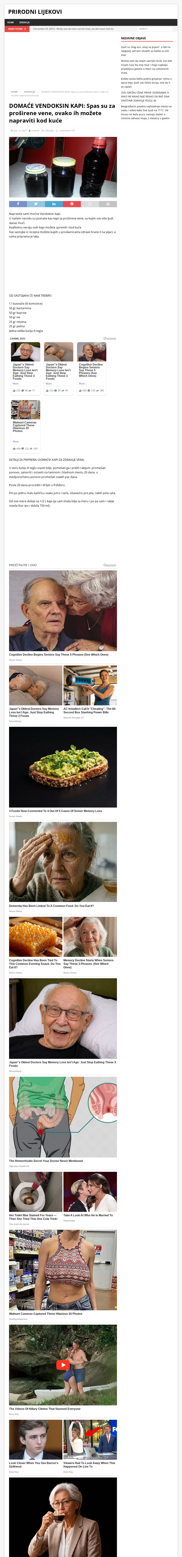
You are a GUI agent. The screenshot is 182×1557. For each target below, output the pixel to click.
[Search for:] (155, 28)
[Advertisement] (63, 62)
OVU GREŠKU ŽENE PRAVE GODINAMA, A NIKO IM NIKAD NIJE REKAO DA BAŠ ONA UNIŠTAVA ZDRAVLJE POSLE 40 (145, 96)
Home (10, 22)
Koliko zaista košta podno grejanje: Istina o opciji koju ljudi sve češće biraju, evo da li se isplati (146, 82)
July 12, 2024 (20, 130)
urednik (35, 130)
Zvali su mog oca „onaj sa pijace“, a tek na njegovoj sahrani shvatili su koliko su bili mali (145, 51)
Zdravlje (24, 22)
